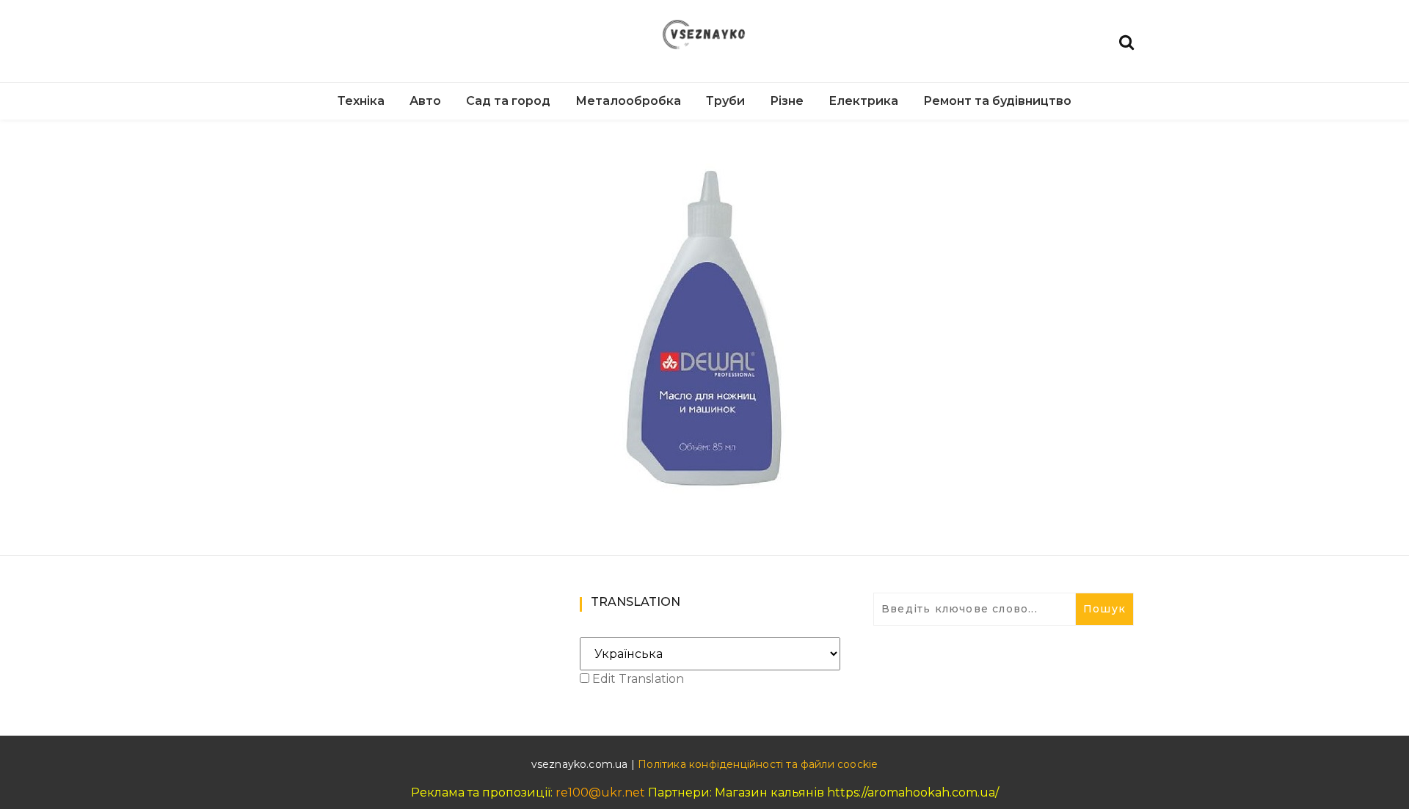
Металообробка (628, 101)
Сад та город (508, 101)
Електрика (863, 101)
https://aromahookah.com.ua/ (913, 792)
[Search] (1126, 41)
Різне (787, 101)
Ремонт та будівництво (997, 101)
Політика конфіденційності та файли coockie (758, 764)
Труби (725, 101)
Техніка (361, 101)
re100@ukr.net (600, 792)
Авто (425, 101)
